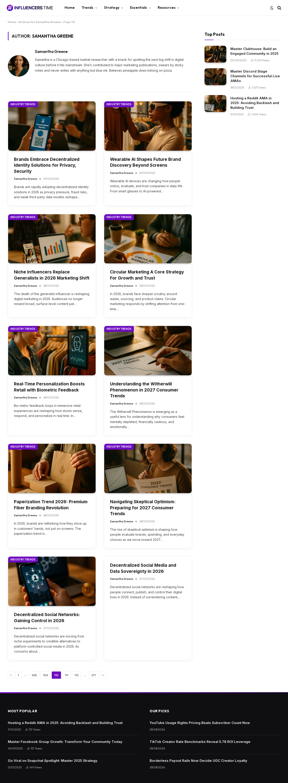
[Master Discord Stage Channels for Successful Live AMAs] (215, 76)
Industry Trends (23, 104)
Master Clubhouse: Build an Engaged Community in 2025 (254, 50)
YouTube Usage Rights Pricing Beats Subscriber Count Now (200, 723)
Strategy (111, 7)
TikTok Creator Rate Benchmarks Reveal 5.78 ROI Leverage (200, 742)
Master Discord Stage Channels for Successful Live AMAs (255, 76)
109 (45, 675)
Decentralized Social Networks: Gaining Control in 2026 (47, 617)
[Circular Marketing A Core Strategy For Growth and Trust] (148, 239)
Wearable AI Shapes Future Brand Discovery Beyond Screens (145, 162)
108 (34, 675)
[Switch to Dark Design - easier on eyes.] (271, 8)
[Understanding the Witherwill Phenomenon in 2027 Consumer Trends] (148, 350)
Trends (87, 7)
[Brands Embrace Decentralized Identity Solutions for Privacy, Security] (52, 126)
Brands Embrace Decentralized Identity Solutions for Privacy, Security (46, 165)
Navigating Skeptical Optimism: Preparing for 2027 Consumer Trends (143, 507)
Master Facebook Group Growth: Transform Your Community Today (65, 742)
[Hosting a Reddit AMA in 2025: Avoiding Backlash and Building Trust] (215, 103)
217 (93, 675)
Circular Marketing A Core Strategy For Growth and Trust (147, 275)
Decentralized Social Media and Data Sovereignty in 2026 (143, 568)
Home (70, 7)
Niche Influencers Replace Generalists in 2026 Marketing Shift (51, 275)
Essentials (138, 7)
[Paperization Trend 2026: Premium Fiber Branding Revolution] (52, 468)
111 (66, 675)
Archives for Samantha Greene (40, 22)
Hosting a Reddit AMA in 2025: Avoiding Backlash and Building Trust (254, 102)
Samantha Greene (51, 51)
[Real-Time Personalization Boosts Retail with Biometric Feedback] (52, 350)
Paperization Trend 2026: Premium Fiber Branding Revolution (51, 504)
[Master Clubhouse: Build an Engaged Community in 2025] (215, 54)
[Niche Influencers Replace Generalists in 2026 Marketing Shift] (52, 239)
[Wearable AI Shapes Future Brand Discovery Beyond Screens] (148, 126)
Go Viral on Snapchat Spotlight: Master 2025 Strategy (52, 760)
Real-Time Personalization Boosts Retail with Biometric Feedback (49, 387)
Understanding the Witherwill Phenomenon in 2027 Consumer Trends (144, 389)
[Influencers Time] (30, 8)
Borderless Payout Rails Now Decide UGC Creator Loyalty (198, 760)
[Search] (279, 8)
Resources (167, 7)
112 (76, 675)
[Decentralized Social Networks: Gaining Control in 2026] (52, 581)
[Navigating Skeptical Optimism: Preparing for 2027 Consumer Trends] (148, 468)
